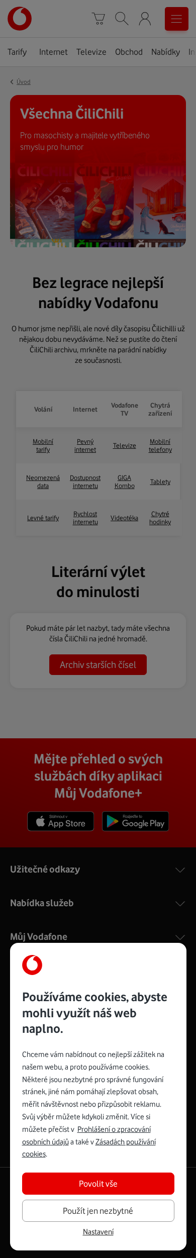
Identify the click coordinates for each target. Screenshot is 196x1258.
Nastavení (98, 1231)
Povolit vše (98, 1184)
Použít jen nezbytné (98, 1211)
